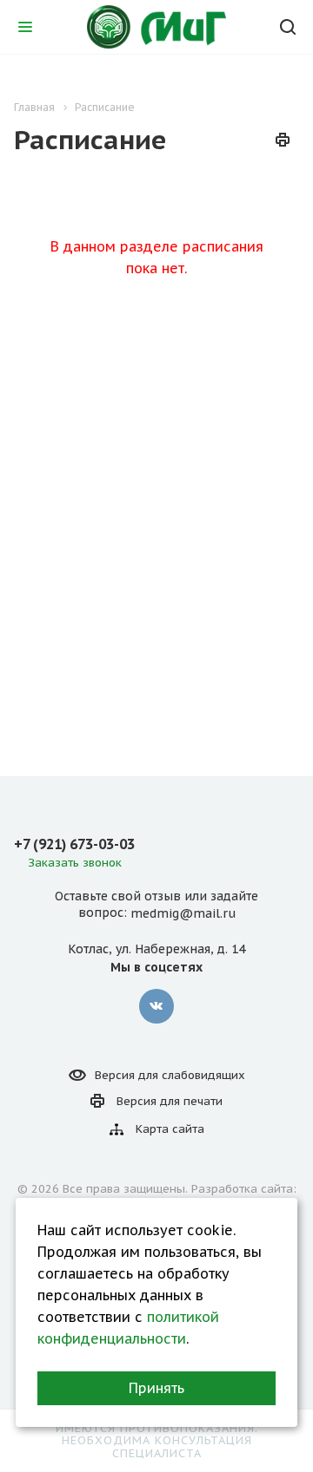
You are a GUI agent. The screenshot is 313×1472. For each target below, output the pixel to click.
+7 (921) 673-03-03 (74, 844)
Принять (156, 1388)
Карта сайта (170, 1129)
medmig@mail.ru (183, 913)
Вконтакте (156, 1006)
